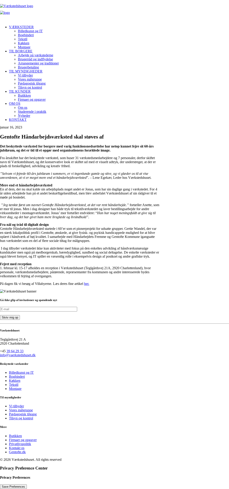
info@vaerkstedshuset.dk (18, 355)
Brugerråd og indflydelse (35, 59)
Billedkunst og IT (30, 31)
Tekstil (22, 39)
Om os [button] (14, 103)
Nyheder (24, 115)
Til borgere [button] (20, 51)
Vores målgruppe (30, 79)
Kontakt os (16, 448)
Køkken (23, 43)
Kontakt (18, 120)
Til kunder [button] (20, 91)
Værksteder (21, 27)
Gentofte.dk (17, 452)
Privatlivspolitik (20, 444)
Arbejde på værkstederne (35, 55)
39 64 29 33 (14, 351)
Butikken (24, 95)
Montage (24, 47)
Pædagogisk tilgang (32, 83)
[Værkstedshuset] (114, 10)
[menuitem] (119, 37)
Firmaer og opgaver (32, 99)
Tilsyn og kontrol (30, 87)
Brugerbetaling (28, 67)
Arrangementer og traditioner (38, 63)
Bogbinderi (26, 35)
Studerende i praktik (32, 111)
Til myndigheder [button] (25, 71)
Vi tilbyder (25, 75)
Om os (22, 107)
